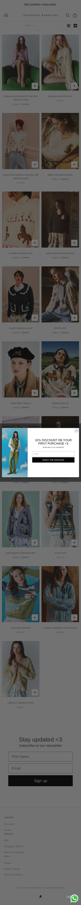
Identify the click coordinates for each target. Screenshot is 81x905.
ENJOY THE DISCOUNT (53, 460)
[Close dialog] (76, 430)
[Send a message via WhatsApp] (74, 898)
